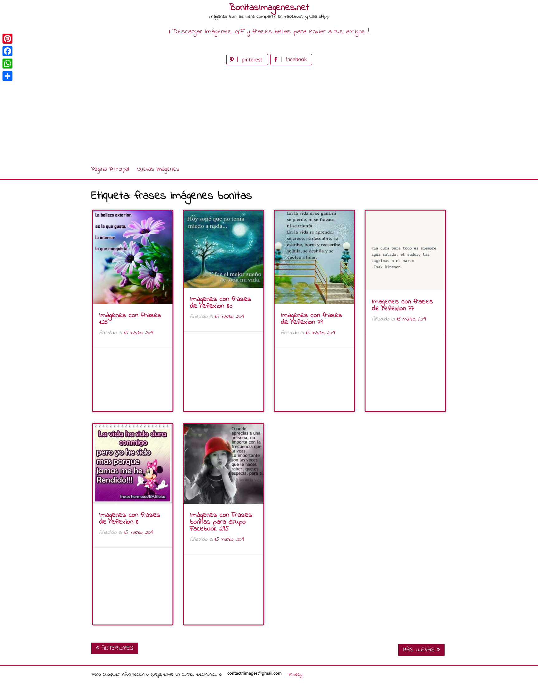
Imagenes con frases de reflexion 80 (220, 302)
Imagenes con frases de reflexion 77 (402, 305)
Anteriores (116, 648)
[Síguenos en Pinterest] (248, 63)
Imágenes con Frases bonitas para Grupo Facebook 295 (221, 522)
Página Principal (110, 169)
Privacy (295, 674)
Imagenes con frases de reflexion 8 (129, 518)
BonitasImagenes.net (269, 8)
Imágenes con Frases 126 (130, 319)
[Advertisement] (269, 113)
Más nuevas (420, 650)
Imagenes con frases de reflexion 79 (311, 319)
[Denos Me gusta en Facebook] (291, 63)
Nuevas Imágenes (158, 169)
